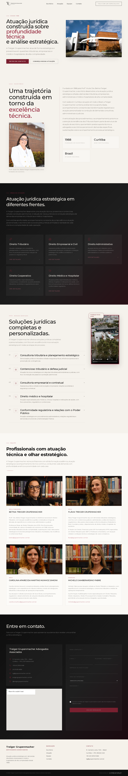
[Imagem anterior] (69, 39)
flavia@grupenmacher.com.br (78, 538)
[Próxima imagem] (118, 39)
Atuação (60, 4)
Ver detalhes (15, 259)
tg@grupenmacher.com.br (95, 759)
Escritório (49, 4)
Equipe (69, 4)
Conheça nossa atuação (44, 61)
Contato (79, 4)
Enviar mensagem (94, 710)
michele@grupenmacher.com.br (79, 602)
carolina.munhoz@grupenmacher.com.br (23, 602)
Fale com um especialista (108, 3)
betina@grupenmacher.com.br (19, 538)
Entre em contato (17, 61)
